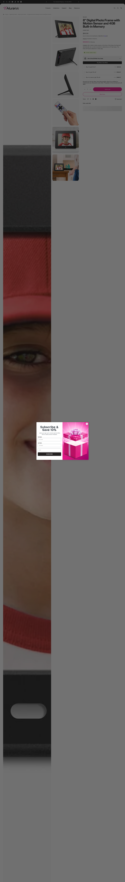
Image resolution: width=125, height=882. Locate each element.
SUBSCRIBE (49, 454)
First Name (40, 437)
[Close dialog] (87, 424)
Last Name (40, 443)
